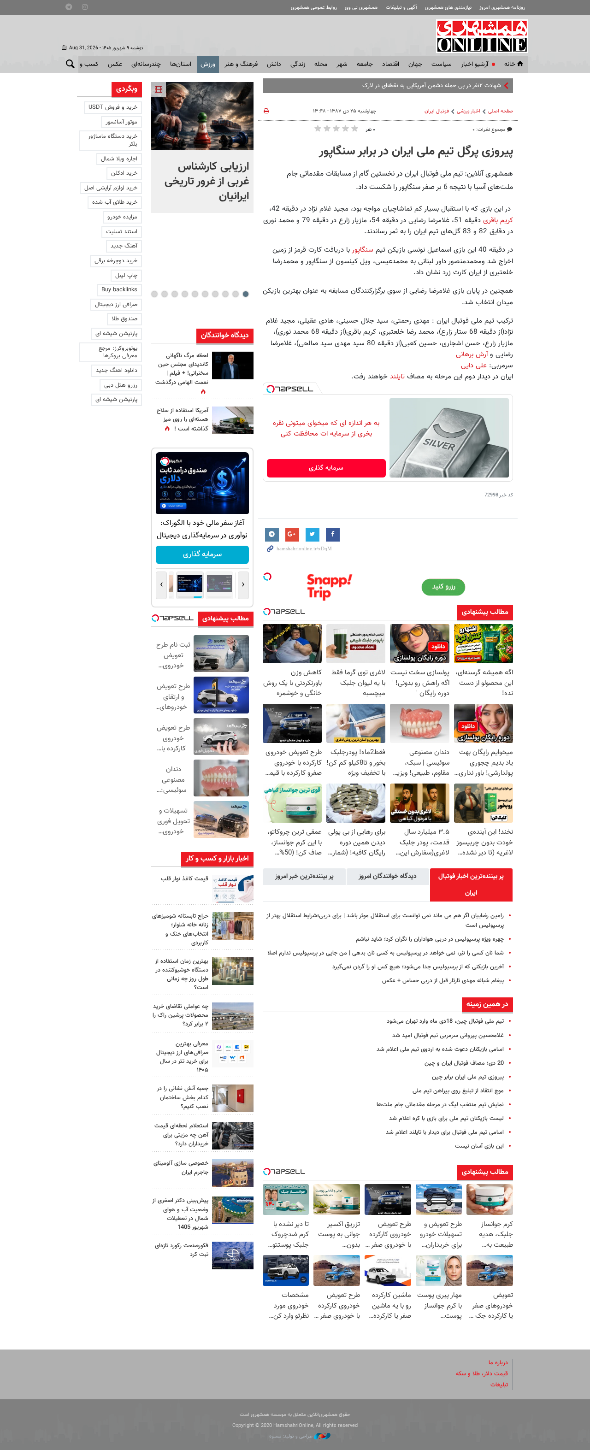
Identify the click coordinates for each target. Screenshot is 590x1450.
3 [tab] (225, 294)
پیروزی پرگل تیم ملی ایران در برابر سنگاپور (416, 151)
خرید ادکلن (124, 173)
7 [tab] (184, 294)
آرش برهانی (472, 354)
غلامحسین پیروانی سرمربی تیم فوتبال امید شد (448, 1035)
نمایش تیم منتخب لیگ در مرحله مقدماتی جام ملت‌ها (440, 1104)
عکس (115, 64)
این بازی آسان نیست (479, 1146)
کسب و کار (85, 64)
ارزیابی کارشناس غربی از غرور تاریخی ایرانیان (207, 181)
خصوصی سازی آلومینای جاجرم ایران (180, 1168)
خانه (509, 64)
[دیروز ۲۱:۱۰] (202, 116)
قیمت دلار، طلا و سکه (482, 1374)
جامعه (365, 64)
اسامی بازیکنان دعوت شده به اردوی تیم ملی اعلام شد (440, 1049)
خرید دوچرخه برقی (115, 260)
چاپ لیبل (126, 275)
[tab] (471, 885)
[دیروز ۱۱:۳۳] (233, 365)
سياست (441, 64)
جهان (415, 64)
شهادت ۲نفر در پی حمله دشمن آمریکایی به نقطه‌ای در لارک (431, 85)
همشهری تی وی (361, 8)
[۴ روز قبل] (233, 1053)
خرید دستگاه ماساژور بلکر (112, 140)
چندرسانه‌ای (146, 64)
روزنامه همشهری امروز (502, 8)
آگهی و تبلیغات (401, 8)
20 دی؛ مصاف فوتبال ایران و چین (464, 1063)
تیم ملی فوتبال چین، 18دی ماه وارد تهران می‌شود (445, 1021)
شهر (342, 64)
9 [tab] (164, 294)
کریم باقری (498, 220)
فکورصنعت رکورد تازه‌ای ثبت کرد (181, 1250)
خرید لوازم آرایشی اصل (110, 188)
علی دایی (474, 365)
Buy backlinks (119, 290)
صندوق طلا (124, 319)
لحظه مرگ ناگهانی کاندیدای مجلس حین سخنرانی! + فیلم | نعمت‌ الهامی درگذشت (181, 369)
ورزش (208, 64)
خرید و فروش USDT (112, 107)
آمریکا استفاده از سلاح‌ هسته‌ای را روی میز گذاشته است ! (182, 420)
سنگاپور (361, 249)
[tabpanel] (202, 147)
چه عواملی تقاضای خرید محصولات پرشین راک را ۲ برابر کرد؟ (180, 1015)
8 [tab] (174, 294)
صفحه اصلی (500, 111)
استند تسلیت (121, 231)
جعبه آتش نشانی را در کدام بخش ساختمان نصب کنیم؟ (182, 1097)
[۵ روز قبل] (233, 1135)
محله (320, 64)
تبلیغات (499, 1385)
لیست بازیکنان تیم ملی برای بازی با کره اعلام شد (446, 1118)
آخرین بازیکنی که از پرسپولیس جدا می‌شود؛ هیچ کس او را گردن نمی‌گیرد (418, 967)
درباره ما (498, 1362)
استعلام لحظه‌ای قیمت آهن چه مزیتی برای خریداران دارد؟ (181, 1134)
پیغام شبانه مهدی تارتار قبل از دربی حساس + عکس (443, 980)
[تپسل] (270, 389)
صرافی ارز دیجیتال (116, 304)
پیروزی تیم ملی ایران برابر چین (468, 1077)
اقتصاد (390, 64)
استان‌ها (180, 64)
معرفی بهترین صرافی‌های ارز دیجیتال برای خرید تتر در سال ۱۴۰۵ (182, 1057)
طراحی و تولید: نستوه (291, 1436)
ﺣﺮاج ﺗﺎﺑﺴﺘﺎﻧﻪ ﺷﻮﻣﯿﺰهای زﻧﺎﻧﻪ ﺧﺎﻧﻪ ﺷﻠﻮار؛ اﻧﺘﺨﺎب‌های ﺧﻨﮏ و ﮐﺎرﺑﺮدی (180, 930)
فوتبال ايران (437, 111)
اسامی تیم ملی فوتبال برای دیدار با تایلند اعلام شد (445, 1132)
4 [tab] (215, 294)
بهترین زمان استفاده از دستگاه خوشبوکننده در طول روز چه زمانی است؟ (181, 975)
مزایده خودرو (122, 217)
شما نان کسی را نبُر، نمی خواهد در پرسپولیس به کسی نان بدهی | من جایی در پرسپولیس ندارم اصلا (385, 953)
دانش (274, 64)
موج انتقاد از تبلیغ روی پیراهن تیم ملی (458, 1091)
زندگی (297, 64)
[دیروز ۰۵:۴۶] (233, 420)
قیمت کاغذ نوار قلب (184, 879)
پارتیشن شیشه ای (116, 333)
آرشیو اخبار (474, 64)
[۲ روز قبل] (233, 888)
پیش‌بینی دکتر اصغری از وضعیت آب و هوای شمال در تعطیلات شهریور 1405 (180, 1214)
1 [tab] (245, 294)
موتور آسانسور (121, 122)
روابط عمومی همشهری (314, 8)
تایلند (397, 376)
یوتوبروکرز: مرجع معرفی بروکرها (118, 352)
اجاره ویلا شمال (119, 159)
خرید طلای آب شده (114, 202)
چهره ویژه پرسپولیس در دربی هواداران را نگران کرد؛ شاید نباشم (430, 939)
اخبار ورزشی (468, 111)
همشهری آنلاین (477, 36)
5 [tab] (204, 294)
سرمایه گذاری (326, 468)
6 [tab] (194, 294)
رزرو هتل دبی (120, 385)
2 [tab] (235, 294)
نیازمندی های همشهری (448, 8)
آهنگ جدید (124, 246)
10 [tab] (154, 294)
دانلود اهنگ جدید (116, 370)
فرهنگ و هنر (241, 64)
